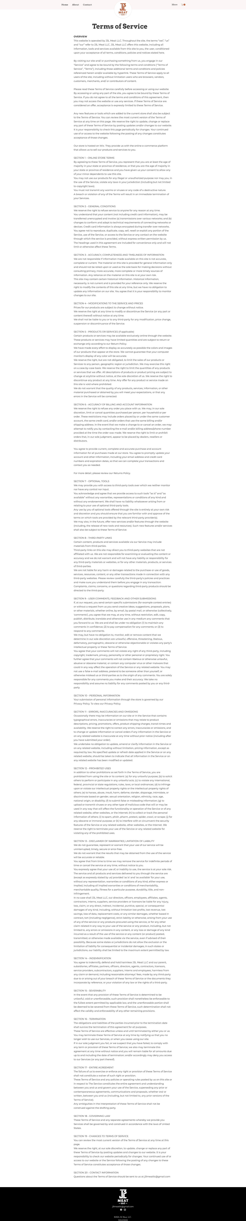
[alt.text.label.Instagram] (125, 1209)
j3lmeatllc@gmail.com (123, 1206)
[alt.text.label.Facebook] (121, 1209)
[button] (183, 5)
